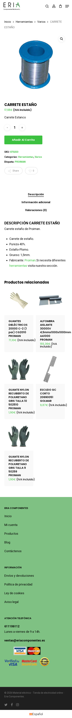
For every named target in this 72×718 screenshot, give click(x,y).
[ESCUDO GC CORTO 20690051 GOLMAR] (50, 369)
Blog (7, 542)
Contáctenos (13, 551)
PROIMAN (20, 161)
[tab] (36, 194)
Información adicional (36, 202)
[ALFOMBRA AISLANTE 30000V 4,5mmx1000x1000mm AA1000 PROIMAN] (50, 300)
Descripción (36, 194)
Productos (11, 533)
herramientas (18, 265)
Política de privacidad (18, 584)
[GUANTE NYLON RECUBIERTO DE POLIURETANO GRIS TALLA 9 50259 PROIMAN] (18, 436)
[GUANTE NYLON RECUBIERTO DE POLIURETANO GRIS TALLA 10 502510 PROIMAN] (18, 369)
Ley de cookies (14, 593)
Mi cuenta (10, 525)
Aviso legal (11, 602)
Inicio (7, 21)
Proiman (30, 260)
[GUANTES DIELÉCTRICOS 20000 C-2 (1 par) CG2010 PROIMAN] (18, 300)
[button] (67, 6)
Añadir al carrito (23, 140)
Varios (41, 21)
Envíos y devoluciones (19, 575)
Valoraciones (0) (36, 210)
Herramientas (24, 21)
